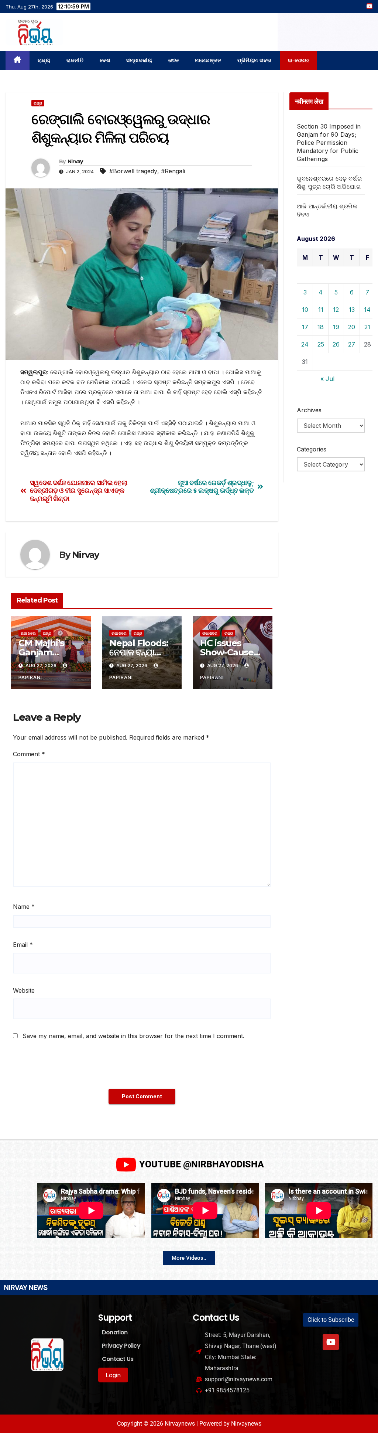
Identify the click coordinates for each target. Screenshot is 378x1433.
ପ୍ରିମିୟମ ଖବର (254, 60)
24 (305, 344)
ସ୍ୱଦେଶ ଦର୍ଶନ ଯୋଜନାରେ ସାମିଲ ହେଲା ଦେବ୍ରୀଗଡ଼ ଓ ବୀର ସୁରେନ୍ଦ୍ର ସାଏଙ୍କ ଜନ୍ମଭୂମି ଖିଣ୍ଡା (78, 491)
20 (351, 327)
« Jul (327, 378)
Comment (29, 754)
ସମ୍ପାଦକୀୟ (139, 60)
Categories (311, 449)
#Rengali (173, 171)
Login (113, 1375)
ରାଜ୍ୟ (44, 60)
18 (320, 327)
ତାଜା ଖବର (28, 633)
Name (24, 906)
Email (23, 944)
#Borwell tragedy (133, 171)
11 (320, 309)
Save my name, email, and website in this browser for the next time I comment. (133, 1036)
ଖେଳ (173, 60)
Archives (309, 410)
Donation (115, 1332)
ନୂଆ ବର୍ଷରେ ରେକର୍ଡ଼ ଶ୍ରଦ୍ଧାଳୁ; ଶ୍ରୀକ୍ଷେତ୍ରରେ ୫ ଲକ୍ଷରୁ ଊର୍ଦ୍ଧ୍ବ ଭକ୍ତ (202, 487)
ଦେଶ (105, 60)
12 (336, 309)
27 (351, 344)
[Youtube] (331, 1342)
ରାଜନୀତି (74, 60)
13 (352, 309)
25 (320, 344)
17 (305, 327)
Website (24, 990)
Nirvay (75, 161)
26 (336, 344)
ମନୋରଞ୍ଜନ (208, 60)
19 (336, 327)
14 (367, 309)
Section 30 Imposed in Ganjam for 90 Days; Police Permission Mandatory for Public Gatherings (329, 143)
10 (305, 309)
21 (367, 327)
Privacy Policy (121, 1345)
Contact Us (117, 1359)
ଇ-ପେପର (298, 60)
